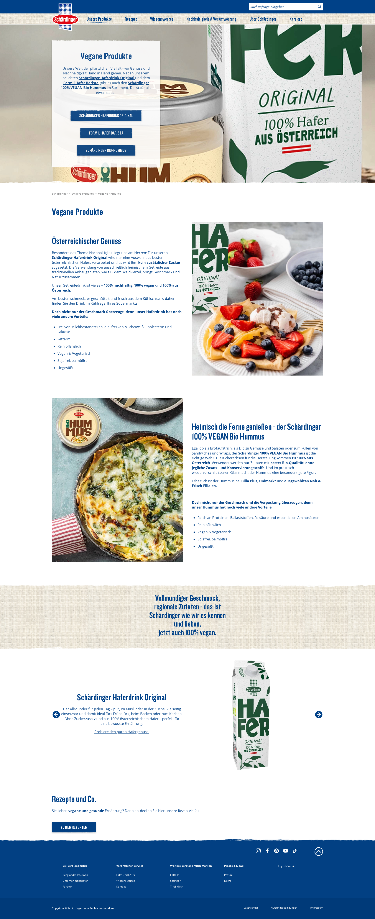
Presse (228, 875)
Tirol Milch (176, 886)
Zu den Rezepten (74, 827)
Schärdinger (60, 193)
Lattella (174, 875)
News (227, 881)
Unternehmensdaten (75, 881)
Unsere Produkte (99, 19)
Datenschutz (250, 907)
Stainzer (175, 881)
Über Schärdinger (263, 19)
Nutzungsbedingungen (284, 907)
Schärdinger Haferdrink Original (106, 115)
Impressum (316, 907)
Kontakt (121, 886)
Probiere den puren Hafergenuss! (121, 731)
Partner (67, 886)
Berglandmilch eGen (75, 875)
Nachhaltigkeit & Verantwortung (211, 19)
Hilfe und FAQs (125, 875)
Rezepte (131, 19)
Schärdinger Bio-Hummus (106, 150)
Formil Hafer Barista (106, 133)
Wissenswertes (161, 19)
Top (318, 851)
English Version (287, 866)
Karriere (295, 19)
